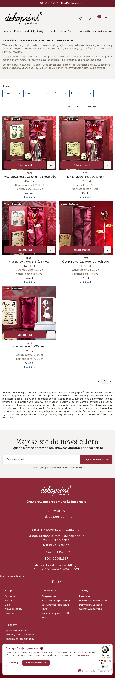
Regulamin (85, 596)
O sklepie (10, 596)
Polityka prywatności (90, 604)
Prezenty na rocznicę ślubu (19, 638)
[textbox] (98, 106)
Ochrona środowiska (90, 608)
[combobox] (98, 106)
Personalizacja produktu (55, 600)
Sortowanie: (74, 105)
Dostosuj (13, 662)
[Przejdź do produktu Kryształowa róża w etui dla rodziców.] (86, 228)
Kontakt (9, 600)
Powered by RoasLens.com (92, 671)
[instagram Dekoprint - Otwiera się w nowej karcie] (60, 581)
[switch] (105, 666)
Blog (7, 604)
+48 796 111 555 (46, 2)
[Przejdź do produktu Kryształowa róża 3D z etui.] (29, 313)
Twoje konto (49, 596)
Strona (95, 381)
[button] (81, 18)
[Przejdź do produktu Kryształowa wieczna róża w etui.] (29, 228)
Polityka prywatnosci (81, 655)
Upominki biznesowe (16, 630)
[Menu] (110, 646)
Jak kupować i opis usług (55, 604)
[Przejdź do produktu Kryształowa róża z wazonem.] (86, 143)
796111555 (59, 511)
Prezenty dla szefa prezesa (20, 634)
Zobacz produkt (25, 165)
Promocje (10, 613)
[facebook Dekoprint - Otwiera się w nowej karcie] (53, 581)
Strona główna (9, 40)
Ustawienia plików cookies (93, 600)
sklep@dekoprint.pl (71, 2)
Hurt (44, 608)
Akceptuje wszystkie (36, 662)
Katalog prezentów (28, 40)
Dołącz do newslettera (96, 459)
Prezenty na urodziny (16, 642)
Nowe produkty (13, 608)
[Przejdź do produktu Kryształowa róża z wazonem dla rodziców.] (29, 143)
